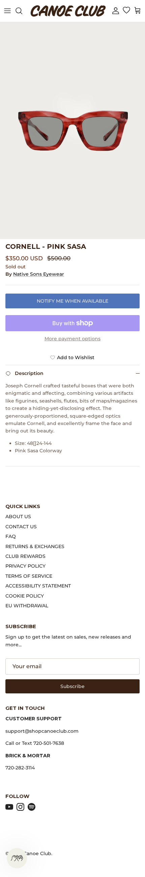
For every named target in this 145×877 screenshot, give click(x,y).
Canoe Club (37, 853)
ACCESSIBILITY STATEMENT (38, 586)
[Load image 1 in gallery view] (72, 130)
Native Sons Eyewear (38, 274)
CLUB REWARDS (25, 556)
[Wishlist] (126, 10)
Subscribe (72, 686)
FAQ (10, 536)
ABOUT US (18, 516)
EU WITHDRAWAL (26, 606)
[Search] (22, 10)
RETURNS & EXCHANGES (34, 546)
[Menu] (7, 10)
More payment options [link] (72, 339)
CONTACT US (21, 527)
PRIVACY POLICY (25, 566)
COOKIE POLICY (24, 596)
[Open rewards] (17, 858)
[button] (116, 11)
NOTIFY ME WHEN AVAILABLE (72, 301)
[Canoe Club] (68, 10)
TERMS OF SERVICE (28, 576)
